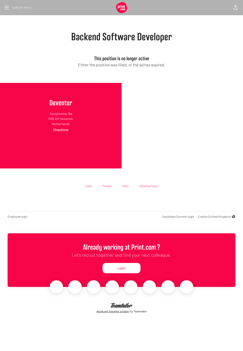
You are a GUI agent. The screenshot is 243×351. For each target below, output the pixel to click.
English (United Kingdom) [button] (214, 217)
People (107, 186)
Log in (121, 268)
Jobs (88, 186)
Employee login (18, 216)
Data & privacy (148, 186)
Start (125, 186)
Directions (61, 130)
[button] (235, 7)
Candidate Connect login (178, 216)
